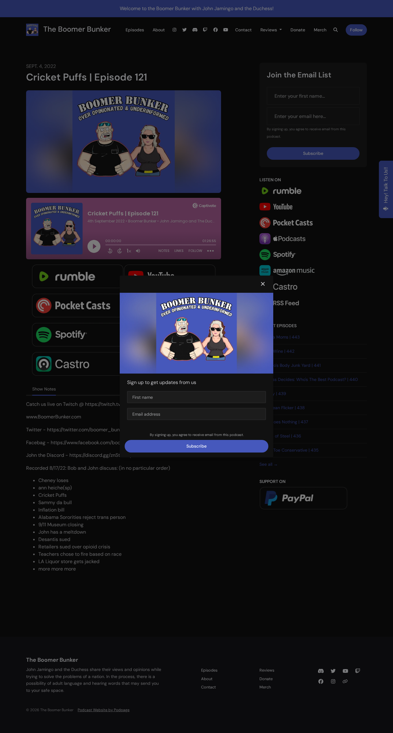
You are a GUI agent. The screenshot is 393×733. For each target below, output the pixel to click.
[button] (263, 284)
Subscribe (196, 446)
